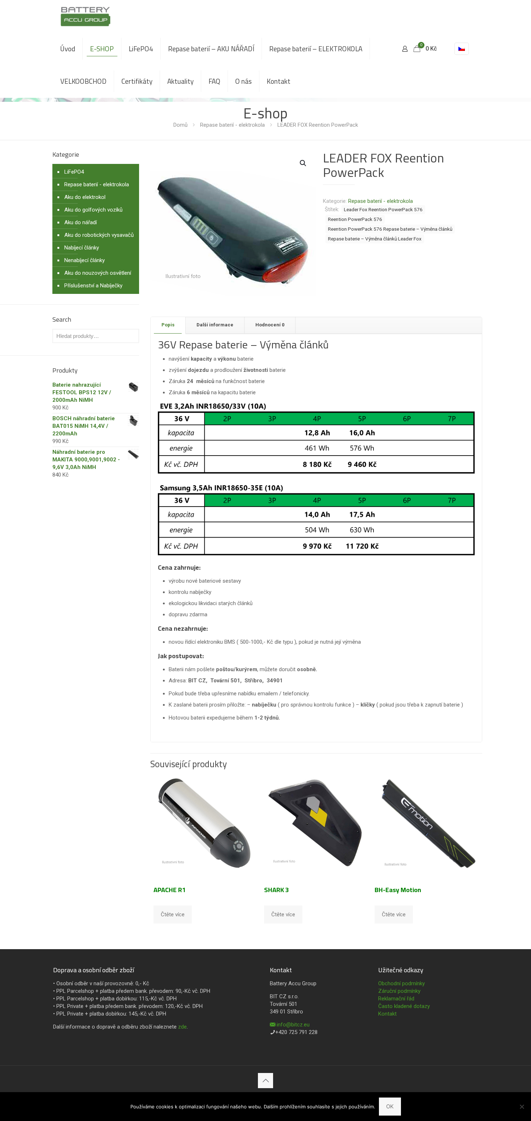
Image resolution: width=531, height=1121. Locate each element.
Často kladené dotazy (404, 1006)
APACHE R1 (170, 890)
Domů (180, 125)
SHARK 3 (276, 890)
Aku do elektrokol (84, 197)
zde (182, 1027)
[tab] (168, 325)
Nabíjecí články (81, 247)
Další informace (215, 324)
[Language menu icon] (461, 49)
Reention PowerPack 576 (355, 219)
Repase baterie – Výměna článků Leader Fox (375, 239)
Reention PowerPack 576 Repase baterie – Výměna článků (390, 229)
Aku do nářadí (80, 222)
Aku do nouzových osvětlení (97, 273)
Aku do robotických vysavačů (99, 235)
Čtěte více (173, 914)
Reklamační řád (396, 998)
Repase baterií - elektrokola (232, 125)
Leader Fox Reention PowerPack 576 (383, 209)
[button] (303, 163)
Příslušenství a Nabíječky (93, 285)
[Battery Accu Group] (85, 16)
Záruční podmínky (399, 991)
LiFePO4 (74, 172)
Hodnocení (269, 324)
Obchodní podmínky (401, 983)
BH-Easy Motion (398, 890)
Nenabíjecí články (84, 260)
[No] (522, 1106)
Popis (167, 324)
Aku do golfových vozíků (93, 210)
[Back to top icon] (265, 1080)
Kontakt (387, 1014)
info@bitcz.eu (293, 1024)
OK (390, 1106)
